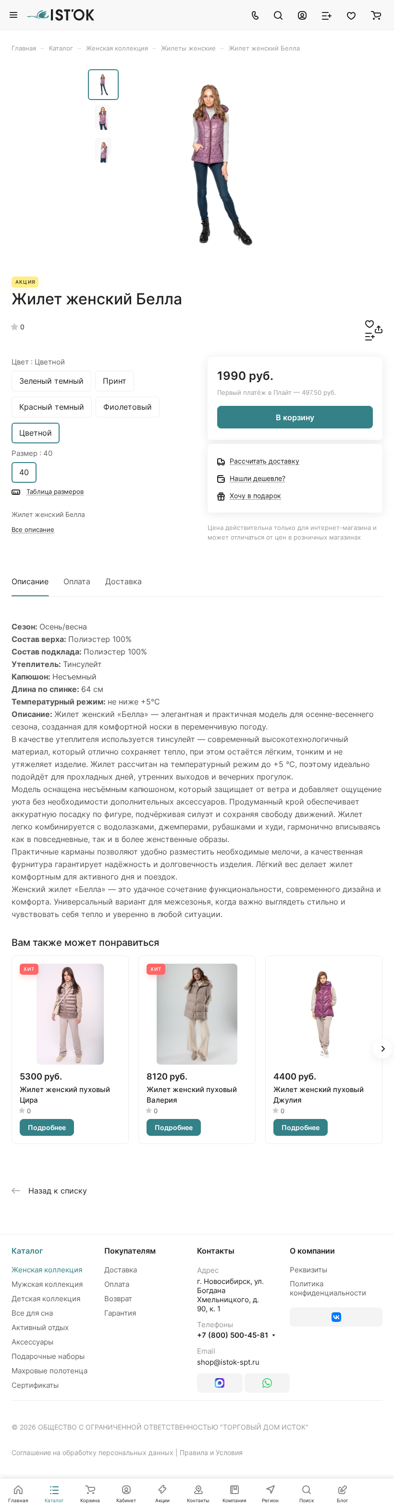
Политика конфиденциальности (328, 1288)
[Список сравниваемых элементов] (327, 15)
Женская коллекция (47, 1269)
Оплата (76, 581)
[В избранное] (369, 323)
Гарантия (120, 1313)
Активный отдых (40, 1327)
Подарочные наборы (48, 1356)
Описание (30, 581)
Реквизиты (308, 1269)
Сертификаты (35, 1385)
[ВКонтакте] (336, 1317)
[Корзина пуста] (376, 15)
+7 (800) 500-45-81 (232, 1335)
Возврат (118, 1298)
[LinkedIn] (220, 1383)
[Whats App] (267, 1383)
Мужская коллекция (47, 1284)
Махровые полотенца (49, 1370)
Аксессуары (32, 1341)
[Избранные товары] (351, 15)
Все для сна (32, 1313)
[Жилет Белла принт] (215, 164)
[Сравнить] (370, 335)
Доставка (123, 581)
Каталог (27, 1251)
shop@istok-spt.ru (228, 1362)
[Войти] (302, 15)
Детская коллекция (46, 1298)
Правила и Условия (211, 1452)
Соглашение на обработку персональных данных (92, 1452)
